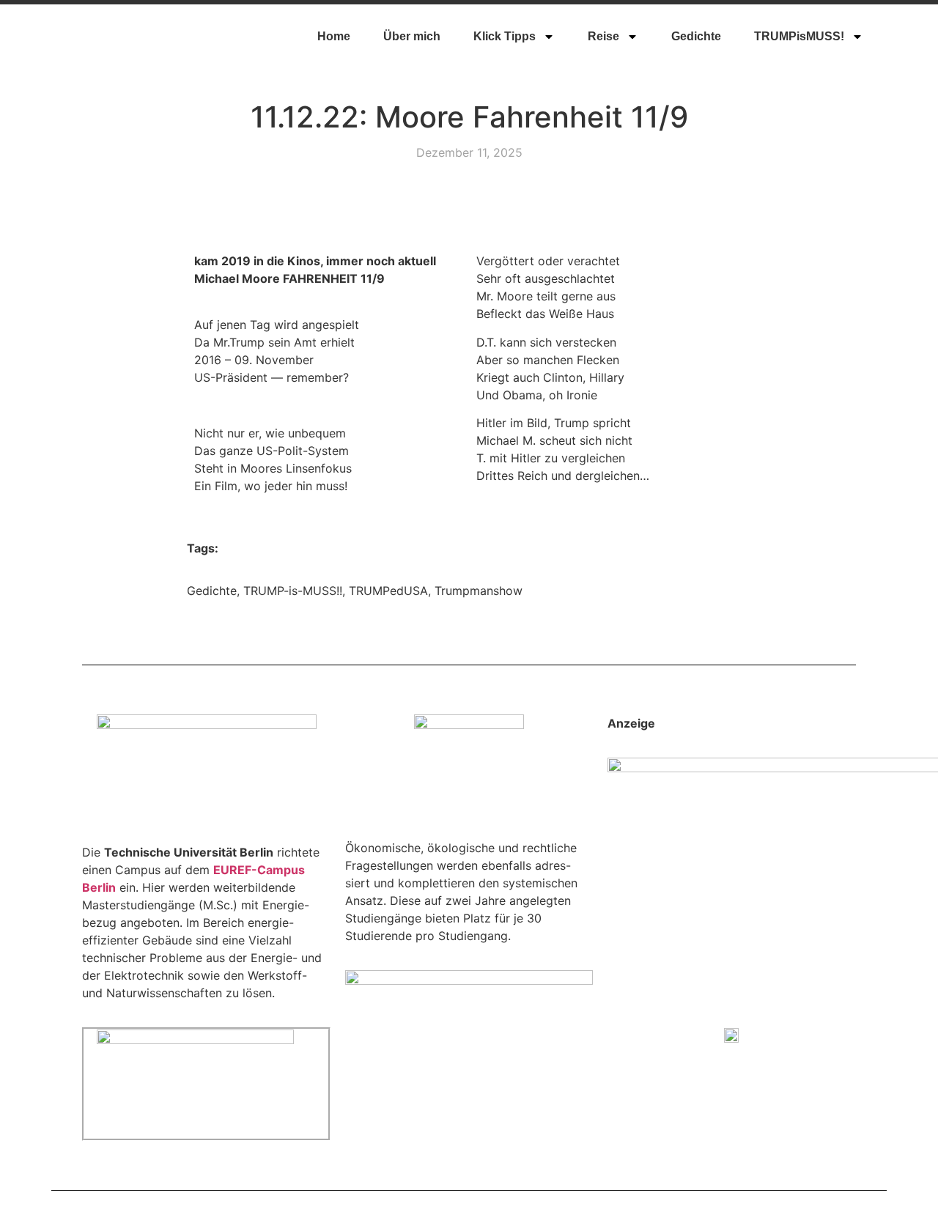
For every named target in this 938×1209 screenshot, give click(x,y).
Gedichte (696, 36)
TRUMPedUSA (388, 590)
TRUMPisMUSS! (799, 36)
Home (333, 36)
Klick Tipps (504, 36)
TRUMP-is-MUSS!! (292, 590)
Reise (603, 36)
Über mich (411, 36)
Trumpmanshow (478, 590)
